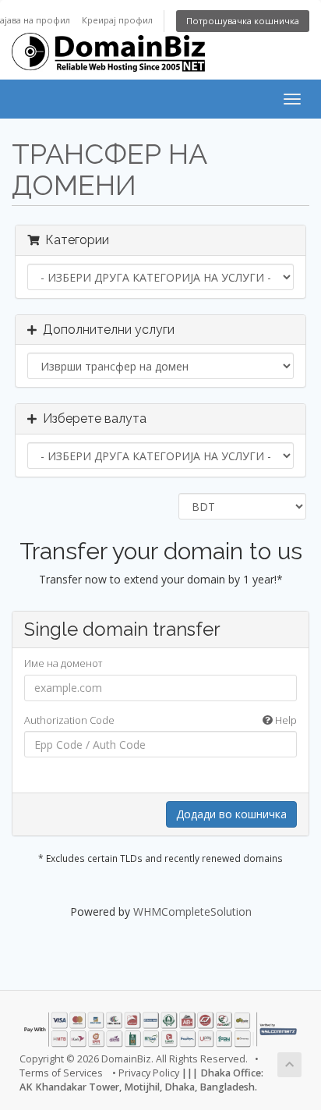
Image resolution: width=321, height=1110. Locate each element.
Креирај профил (117, 20)
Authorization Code (160, 720)
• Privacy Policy (145, 1073)
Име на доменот (63, 663)
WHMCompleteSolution (192, 911)
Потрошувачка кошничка (242, 21)
